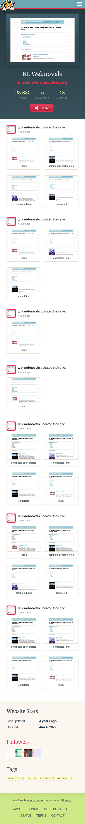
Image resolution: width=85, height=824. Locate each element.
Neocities (17, 800)
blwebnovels (30, 127)
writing (62, 778)
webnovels (15, 778)
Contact (58, 815)
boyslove (46, 778)
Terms (41, 815)
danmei (31, 778)
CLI (46, 809)
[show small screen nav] (79, 4)
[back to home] (8, 6)
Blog (57, 809)
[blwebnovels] (11, 129)
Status (26, 815)
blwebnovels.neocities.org (42, 82)
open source (35, 800)
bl (72, 778)
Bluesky (66, 800)
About (18, 809)
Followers (18, 742)
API (68, 809)
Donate (33, 809)
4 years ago (24, 131)
